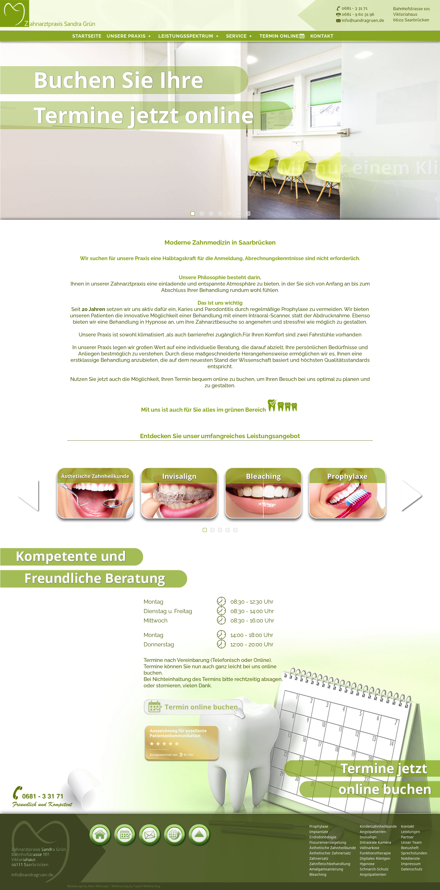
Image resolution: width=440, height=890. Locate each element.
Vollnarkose (369, 847)
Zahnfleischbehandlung (329, 863)
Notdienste (410, 858)
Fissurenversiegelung (327, 842)
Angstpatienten (373, 831)
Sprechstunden (414, 853)
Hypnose (367, 863)
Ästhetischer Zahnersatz (330, 853)
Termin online (282, 36)
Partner (407, 837)
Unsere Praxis (126, 36)
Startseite (87, 36)
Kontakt (322, 36)
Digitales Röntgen (375, 858)
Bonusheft (410, 847)
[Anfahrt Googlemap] (175, 835)
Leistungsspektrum (185, 36)
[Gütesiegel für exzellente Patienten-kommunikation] (182, 743)
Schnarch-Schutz (374, 869)
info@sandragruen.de (363, 20)
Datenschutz (411, 869)
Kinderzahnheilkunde (378, 826)
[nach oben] (199, 835)
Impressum (411, 863)
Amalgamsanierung (326, 869)
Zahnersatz (318, 858)
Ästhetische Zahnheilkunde (332, 847)
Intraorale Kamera (375, 842)
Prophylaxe (318, 826)
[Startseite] (100, 835)
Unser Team (411, 842)
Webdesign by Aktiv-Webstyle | (89, 886)
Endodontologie (322, 837)
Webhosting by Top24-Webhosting (136, 886)
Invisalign (368, 837)
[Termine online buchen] (194, 709)
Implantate (318, 831)
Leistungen (410, 831)
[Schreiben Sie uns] (150, 835)
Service (236, 36)
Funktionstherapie (375, 853)
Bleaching (317, 874)
